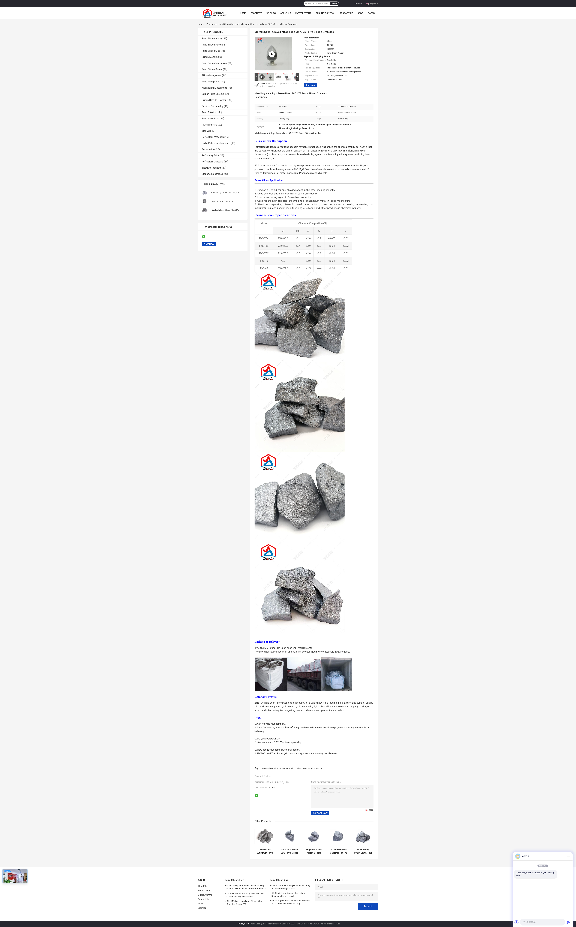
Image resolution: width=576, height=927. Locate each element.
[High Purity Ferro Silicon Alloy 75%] (205, 210)
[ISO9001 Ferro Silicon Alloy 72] (205, 201)
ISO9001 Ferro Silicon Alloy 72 (223, 201)
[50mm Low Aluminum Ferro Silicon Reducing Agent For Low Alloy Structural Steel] (265, 836)
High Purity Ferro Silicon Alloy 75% (225, 210)
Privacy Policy (243, 924)
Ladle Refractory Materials (216, 143)
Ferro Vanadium (210, 118)
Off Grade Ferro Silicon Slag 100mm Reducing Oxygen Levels (289, 894)
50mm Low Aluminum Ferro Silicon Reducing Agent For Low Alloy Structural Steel (265, 851)
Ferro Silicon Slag (211, 50)
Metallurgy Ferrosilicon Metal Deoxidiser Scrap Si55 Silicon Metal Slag (291, 902)
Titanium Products (211, 167)
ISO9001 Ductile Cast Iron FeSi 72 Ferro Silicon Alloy (338, 851)
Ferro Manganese (211, 81)
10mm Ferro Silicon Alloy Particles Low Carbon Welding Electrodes (245, 895)
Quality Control (325, 13)
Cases (371, 13)
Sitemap (202, 908)
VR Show (271, 13)
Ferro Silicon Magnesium (214, 63)
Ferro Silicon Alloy (226, 24)
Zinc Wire (207, 130)
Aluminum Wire (209, 124)
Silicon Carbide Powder (214, 100)
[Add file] (516, 922)
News (360, 13)
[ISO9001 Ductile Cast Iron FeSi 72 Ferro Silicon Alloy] (338, 836)
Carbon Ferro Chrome (213, 93)
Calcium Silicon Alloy (212, 106)
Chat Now (358, 3)
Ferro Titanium (209, 112)
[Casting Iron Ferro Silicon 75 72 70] (272, 54)
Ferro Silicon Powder (213, 44)
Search (334, 4)
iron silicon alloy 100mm (312, 768)
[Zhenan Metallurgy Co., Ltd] (214, 13)
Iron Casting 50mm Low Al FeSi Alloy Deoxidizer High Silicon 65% (363, 851)
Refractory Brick (210, 155)
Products (256, 13)
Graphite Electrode (212, 174)
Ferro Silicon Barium (212, 69)
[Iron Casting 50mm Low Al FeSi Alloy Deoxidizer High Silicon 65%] (363, 836)
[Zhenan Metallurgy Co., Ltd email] (205, 236)
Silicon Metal (209, 57)
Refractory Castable (212, 161)
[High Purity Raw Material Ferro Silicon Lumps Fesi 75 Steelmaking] (314, 836)
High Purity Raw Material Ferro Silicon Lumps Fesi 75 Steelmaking (314, 851)
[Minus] (568, 856)
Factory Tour (303, 13)
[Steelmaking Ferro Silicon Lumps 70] (205, 192)
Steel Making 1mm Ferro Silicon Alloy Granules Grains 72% (244, 902)
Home (243, 13)
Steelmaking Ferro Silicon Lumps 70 (225, 193)
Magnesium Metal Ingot (214, 87)
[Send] (568, 922)
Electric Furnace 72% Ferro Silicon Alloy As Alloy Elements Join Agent (289, 851)
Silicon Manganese (211, 75)
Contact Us (346, 13)
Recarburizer (208, 149)
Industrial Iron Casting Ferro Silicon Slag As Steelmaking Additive (291, 887)
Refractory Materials (213, 137)
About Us (285, 13)
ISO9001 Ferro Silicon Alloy (290, 768)
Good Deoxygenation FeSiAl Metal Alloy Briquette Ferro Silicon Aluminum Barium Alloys (246, 887)
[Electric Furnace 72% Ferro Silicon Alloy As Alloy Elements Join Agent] (289, 836)
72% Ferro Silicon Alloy (269, 768)
